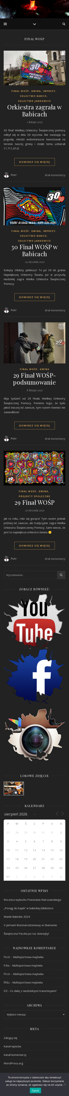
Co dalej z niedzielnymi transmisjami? (33, 991)
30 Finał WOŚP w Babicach (34, 250)
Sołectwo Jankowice (34, 101)
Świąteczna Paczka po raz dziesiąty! (26, 933)
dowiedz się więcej (34, 162)
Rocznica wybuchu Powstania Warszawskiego (32, 899)
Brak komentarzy (55, 175)
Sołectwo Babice (33, 96)
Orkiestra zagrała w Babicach (34, 110)
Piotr (14, 175)
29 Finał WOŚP (34, 502)
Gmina (36, 91)
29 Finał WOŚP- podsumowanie (34, 378)
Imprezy (49, 91)
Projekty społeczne (34, 496)
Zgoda (35, 1090)
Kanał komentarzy (15, 1055)
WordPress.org (13, 1063)
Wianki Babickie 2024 (17, 916)
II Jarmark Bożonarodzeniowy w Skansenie (30, 925)
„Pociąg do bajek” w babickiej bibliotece (28, 908)
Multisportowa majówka (28, 957)
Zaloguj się (10, 1038)
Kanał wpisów (12, 1046)
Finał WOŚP (20, 91)
